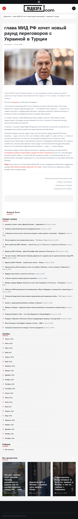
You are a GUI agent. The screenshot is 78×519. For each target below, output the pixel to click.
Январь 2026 (9, 370)
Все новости (9, 449)
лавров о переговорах (65, 182)
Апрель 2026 (9, 357)
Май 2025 (8, 406)
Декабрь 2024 (9, 429)
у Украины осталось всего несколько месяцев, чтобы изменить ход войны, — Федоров (35, 233)
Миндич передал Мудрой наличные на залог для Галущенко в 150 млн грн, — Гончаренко (35, 283)
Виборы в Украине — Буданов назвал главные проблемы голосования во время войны (35, 307)
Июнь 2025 (8, 402)
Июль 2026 (8, 343)
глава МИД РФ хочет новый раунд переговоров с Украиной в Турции (36, 16)
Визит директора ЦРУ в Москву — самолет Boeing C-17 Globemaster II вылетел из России (35, 244)
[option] (13, 479)
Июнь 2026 (8, 348)
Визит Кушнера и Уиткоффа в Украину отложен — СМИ (23, 323)
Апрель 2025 (9, 411)
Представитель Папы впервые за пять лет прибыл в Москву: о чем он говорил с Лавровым (36, 267)
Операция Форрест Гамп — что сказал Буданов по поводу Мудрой (27, 314)
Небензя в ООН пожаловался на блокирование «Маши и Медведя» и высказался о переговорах (38, 289)
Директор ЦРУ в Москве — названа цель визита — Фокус (24, 262)
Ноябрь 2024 (9, 434)
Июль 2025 (8, 397)
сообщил (14, 102)
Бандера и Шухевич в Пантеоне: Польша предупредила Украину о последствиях (32, 318)
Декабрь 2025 (9, 375)
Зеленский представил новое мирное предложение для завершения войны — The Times (35, 296)
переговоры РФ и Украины (63, 189)
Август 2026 (9, 339)
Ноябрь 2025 (9, 379)
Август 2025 (9, 393)
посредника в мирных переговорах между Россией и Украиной (28, 153)
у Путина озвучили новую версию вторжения (20, 278)
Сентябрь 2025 (10, 388)
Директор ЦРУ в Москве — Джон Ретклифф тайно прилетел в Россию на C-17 (31, 251)
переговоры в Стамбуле (64, 185)
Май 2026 (8, 352)
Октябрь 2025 (9, 384)
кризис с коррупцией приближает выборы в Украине (23, 303)
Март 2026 (8, 361)
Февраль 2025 (10, 420)
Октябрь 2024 (9, 438)
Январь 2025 (9, 424)
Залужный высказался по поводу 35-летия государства (24, 327)
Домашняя (7, 16)
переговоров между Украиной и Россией (25, 167)
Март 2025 (8, 415)
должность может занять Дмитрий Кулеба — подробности (25, 224)
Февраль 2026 (10, 366)
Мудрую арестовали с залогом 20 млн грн (19, 273)
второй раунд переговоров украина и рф (59, 178)
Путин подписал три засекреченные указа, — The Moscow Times (26, 240)
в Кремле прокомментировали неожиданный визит (22, 229)
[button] (71, 458)
